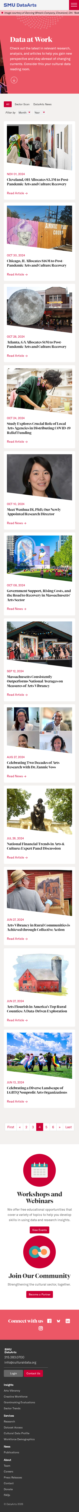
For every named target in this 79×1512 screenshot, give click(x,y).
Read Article (15, 193)
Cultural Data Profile (16, 1433)
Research (9, 1421)
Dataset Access (13, 1427)
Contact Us (33, 1373)
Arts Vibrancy (12, 1390)
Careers (8, 1471)
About (7, 1460)
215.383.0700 (14, 1357)
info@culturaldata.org (20, 1362)
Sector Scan (22, 104)
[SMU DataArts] (20, 5)
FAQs (7, 1495)
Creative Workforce (15, 1396)
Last (68, 1127)
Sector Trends (12, 1408)
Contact (9, 1483)
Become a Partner (39, 1294)
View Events (39, 1230)
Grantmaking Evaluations (19, 1402)
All (7, 104)
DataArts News (42, 104)
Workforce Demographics (19, 1439)
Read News (15, 523)
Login (13, 1373)
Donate (8, 1489)
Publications (11, 1452)
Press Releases (13, 1477)
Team (7, 1465)
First (10, 1127)
